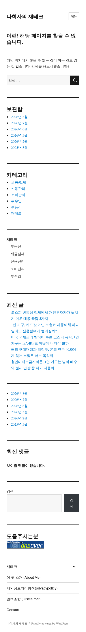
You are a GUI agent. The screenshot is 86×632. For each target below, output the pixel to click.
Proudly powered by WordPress (49, 623)
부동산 (16, 207)
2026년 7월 (19, 122)
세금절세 (18, 253)
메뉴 (74, 16)
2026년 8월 (19, 116)
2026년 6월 (19, 129)
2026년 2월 (19, 141)
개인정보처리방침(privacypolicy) (32, 588)
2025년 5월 (19, 147)
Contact (13, 609)
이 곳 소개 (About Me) (24, 577)
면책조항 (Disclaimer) (24, 598)
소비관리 (18, 194)
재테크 (16, 213)
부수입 (16, 200)
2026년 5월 (19, 135)
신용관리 (18, 188)
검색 (10, 491)
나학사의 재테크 (25, 16)
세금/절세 (18, 182)
